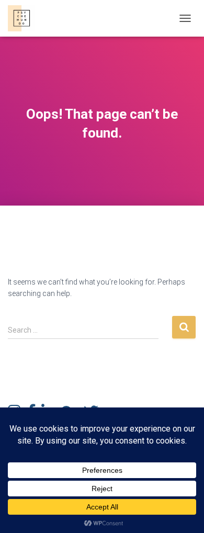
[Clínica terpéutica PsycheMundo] (25, 18)
